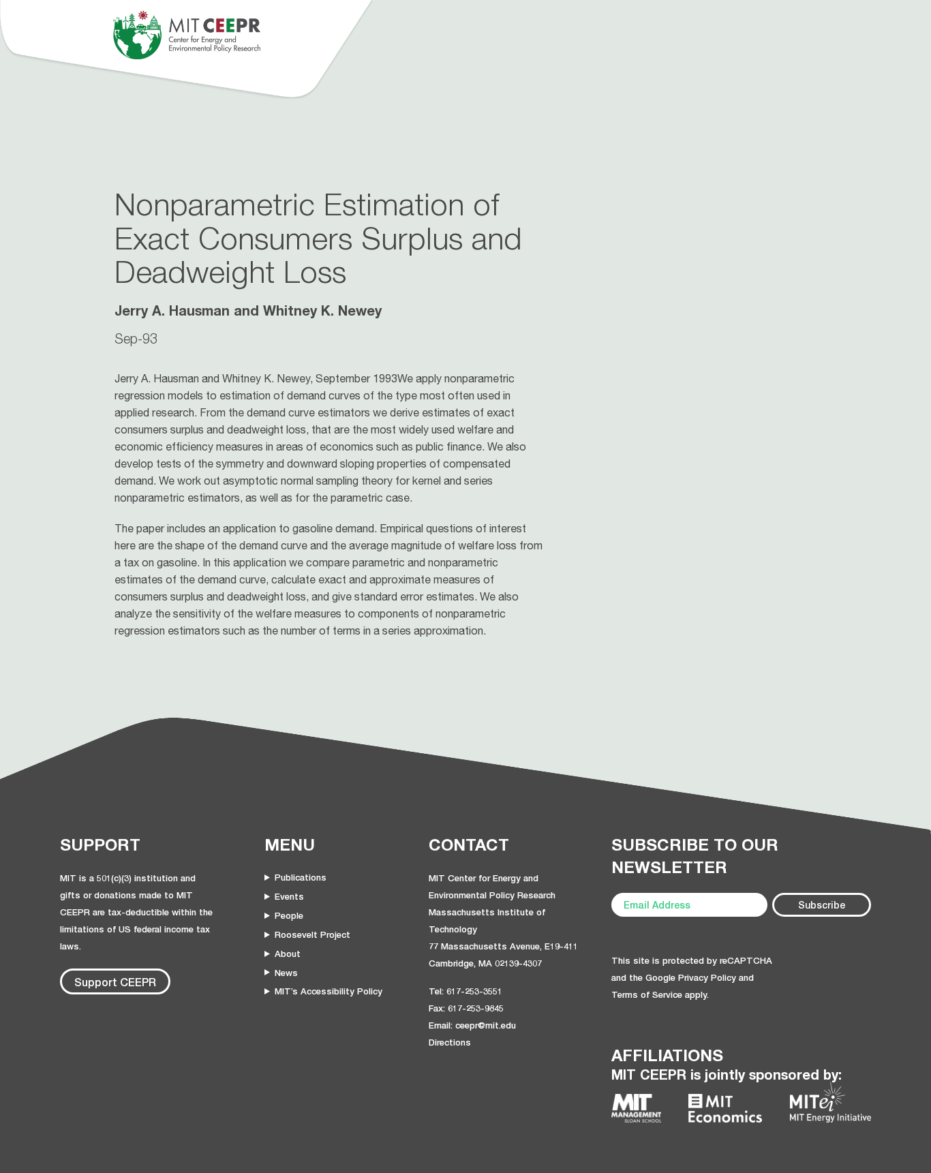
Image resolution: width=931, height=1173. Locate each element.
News (286, 972)
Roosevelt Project (312, 934)
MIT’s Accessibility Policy (328, 991)
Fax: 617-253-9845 (466, 1008)
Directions (450, 1042)
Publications (300, 877)
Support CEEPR (115, 981)
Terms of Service (646, 994)
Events (289, 896)
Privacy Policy (707, 977)
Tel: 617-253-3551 (465, 991)
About (288, 953)
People (289, 915)
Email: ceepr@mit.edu (472, 1025)
